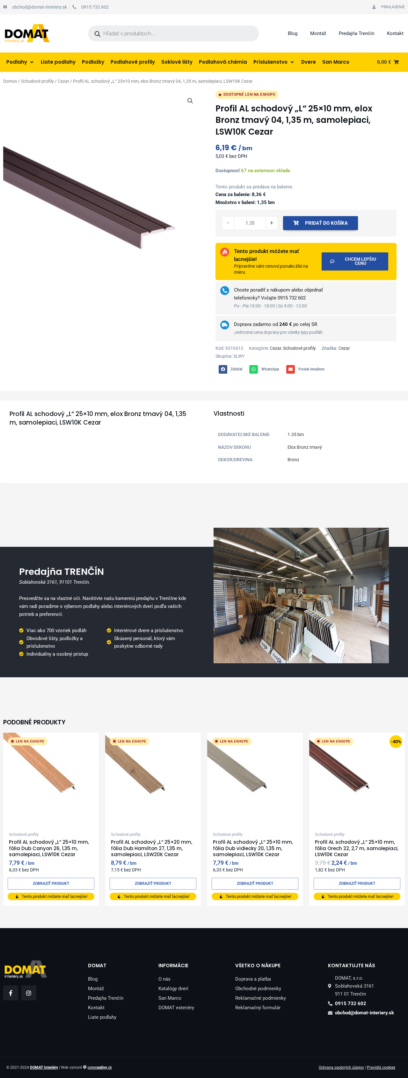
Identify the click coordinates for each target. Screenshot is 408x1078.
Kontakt (395, 33)
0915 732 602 (292, 298)
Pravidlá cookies (381, 1067)
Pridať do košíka (326, 223)
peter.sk (100, 1067)
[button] (190, 101)
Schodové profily (37, 81)
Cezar (63, 81)
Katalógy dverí (173, 988)
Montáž (318, 33)
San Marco (169, 998)
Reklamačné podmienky (260, 998)
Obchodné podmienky (258, 988)
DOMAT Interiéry (44, 1067)
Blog (292, 33)
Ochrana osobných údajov (341, 1067)
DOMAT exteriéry (176, 1008)
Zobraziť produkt (51, 883)
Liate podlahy (102, 1017)
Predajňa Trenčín (356, 33)
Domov (10, 81)
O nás (164, 979)
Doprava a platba (253, 979)
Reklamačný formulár (257, 1008)
